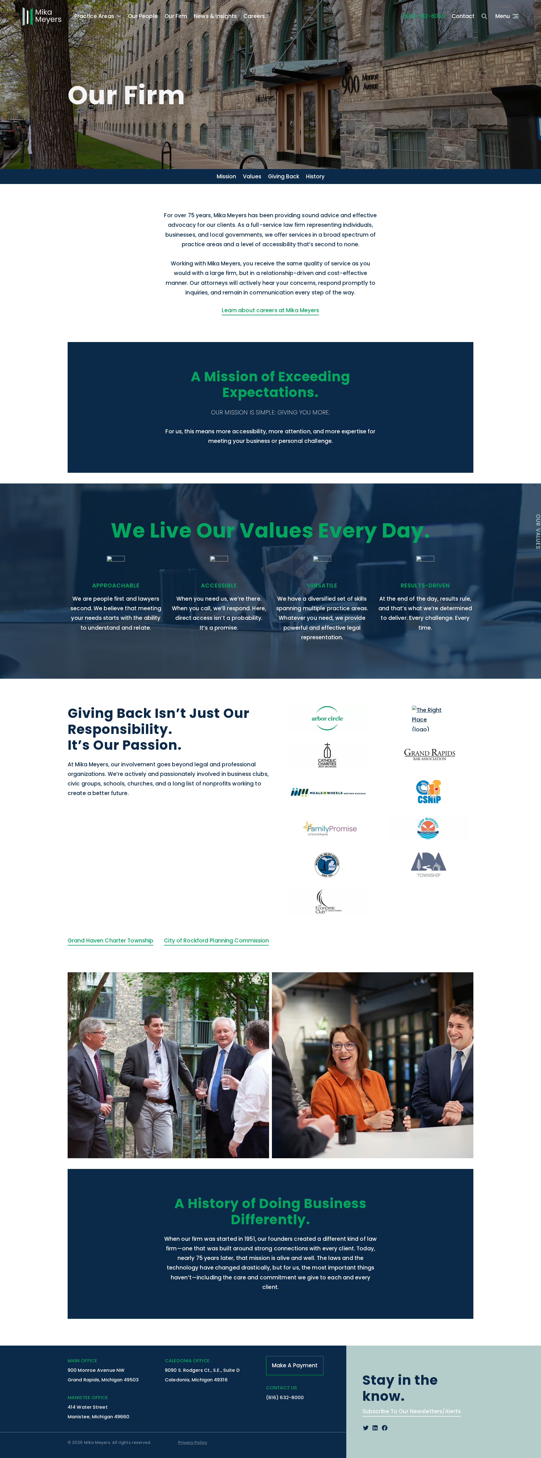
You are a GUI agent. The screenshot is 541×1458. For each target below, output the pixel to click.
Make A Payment (295, 1365)
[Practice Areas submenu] (118, 16)
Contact (463, 16)
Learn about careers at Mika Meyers (270, 310)
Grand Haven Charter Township (110, 940)
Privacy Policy (192, 1442)
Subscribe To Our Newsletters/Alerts (411, 1411)
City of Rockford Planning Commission (216, 940)
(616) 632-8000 (423, 16)
